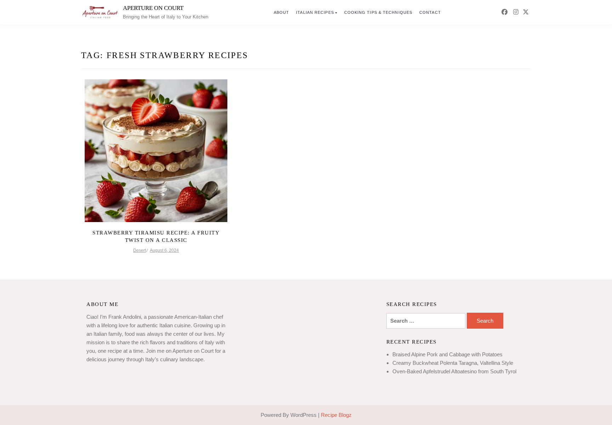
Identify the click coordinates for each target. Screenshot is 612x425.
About (281, 12)
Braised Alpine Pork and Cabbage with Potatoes (447, 354)
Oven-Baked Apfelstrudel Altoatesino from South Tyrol (454, 371)
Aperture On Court (153, 8)
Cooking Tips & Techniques (378, 12)
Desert (139, 250)
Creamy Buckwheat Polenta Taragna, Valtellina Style (452, 363)
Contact (430, 12)
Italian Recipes (315, 12)
